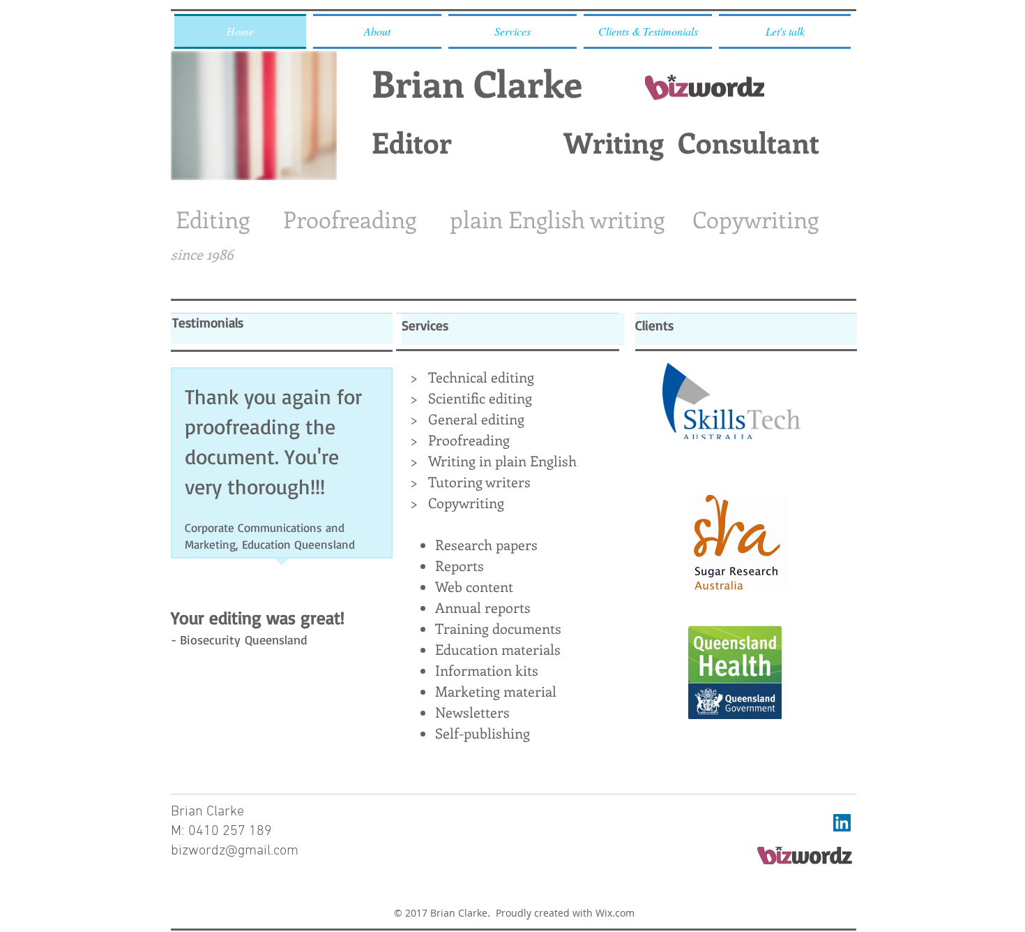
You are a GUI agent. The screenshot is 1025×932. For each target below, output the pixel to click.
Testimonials (207, 322)
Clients (654, 325)
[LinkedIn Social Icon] (842, 822)
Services (425, 325)
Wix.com (615, 912)
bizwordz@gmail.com (234, 851)
